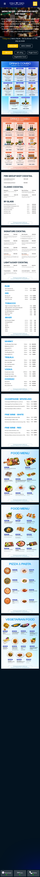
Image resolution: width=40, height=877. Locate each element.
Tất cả (7, 53)
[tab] (13, 46)
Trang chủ (6, 39)
